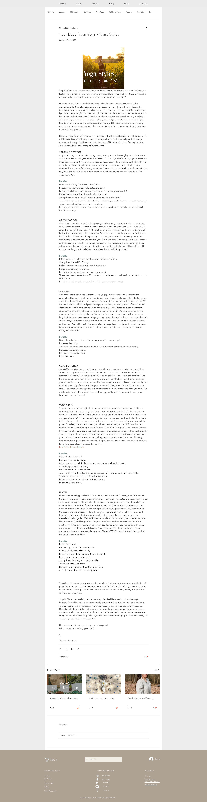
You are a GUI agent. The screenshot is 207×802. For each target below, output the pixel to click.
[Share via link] (78, 649)
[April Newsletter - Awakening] (103, 684)
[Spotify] (97, 783)
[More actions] (146, 28)
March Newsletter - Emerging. (141, 698)
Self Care (87, 12)
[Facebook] (97, 779)
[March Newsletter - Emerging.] (142, 684)
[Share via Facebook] (60, 649)
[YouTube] (97, 786)
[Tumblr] (97, 790)
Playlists (140, 12)
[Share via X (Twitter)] (66, 649)
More (150, 12)
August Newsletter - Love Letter (64, 698)
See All (157, 670)
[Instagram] (97, 776)
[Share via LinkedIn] (72, 649)
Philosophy (74, 12)
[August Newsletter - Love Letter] (64, 684)
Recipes (129, 12)
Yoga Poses (100, 12)
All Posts (50, 12)
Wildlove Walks (115, 12)
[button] (53, 760)
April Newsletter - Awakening (101, 698)
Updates (62, 12)
